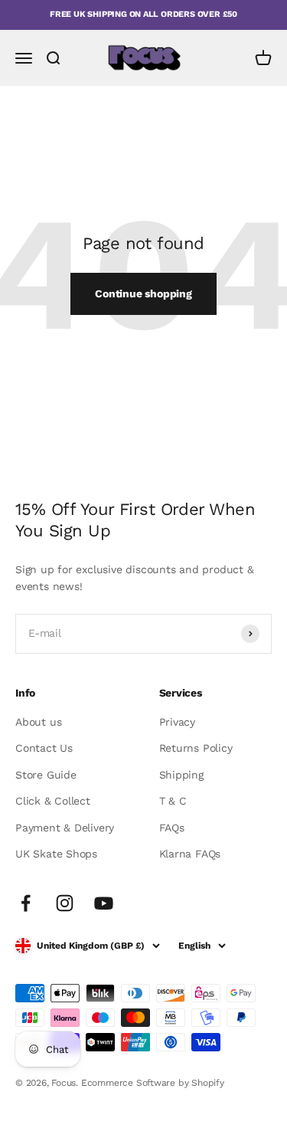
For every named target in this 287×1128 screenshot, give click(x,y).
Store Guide (46, 775)
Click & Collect (52, 801)
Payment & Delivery (64, 827)
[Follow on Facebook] (25, 903)
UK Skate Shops (56, 854)
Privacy (177, 722)
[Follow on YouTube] (103, 903)
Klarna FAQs (190, 854)
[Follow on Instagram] (64, 903)
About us (38, 722)
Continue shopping (143, 293)
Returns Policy (196, 748)
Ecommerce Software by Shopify (152, 1082)
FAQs (171, 827)
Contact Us (44, 748)
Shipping (181, 775)
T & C (173, 801)
